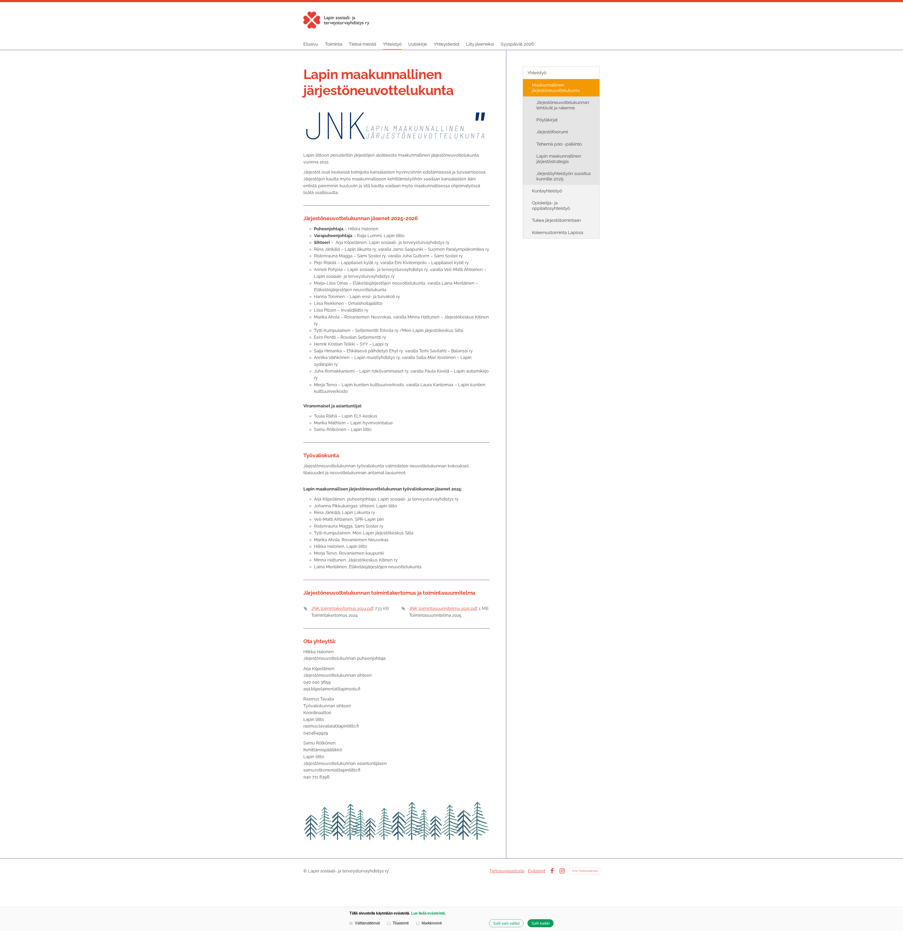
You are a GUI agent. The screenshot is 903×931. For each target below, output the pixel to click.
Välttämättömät (367, 923)
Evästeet (536, 870)
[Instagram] (562, 871)
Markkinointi (432, 923)
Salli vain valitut (506, 923)
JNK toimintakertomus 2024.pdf (342, 608)
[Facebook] (552, 871)
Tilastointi (401, 923)
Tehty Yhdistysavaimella (585, 871)
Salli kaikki (540, 923)
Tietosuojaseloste (507, 870)
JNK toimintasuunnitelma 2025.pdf (443, 608)
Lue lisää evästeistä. (428, 913)
